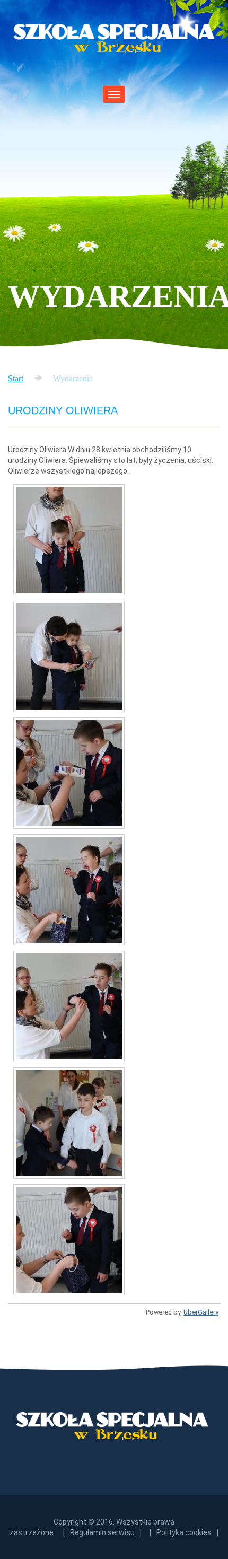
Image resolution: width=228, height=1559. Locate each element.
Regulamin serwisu (102, 1532)
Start (15, 378)
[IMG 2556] (69, 889)
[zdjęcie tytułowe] (69, 1239)
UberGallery (200, 1312)
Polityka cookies (184, 1532)
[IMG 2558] (69, 1123)
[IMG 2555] (69, 773)
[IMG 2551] (69, 539)
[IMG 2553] (69, 656)
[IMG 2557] (69, 1006)
